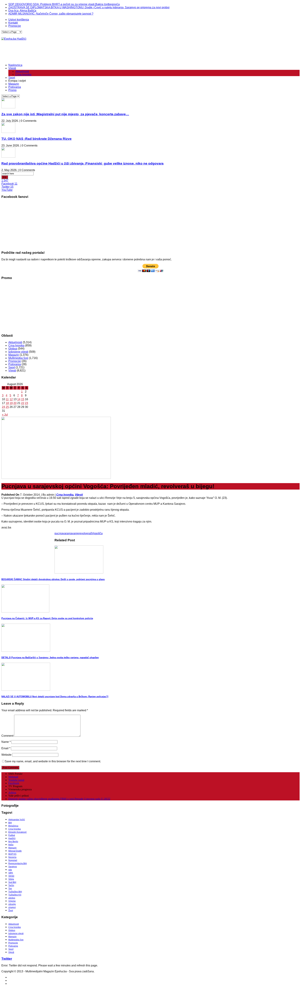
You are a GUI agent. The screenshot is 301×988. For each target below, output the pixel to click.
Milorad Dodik (15, 851)
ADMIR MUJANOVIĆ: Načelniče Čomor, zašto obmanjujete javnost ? (50, 13)
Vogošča (97, 533)
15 (22, 399)
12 (11, 399)
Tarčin (11, 885)
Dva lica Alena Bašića (22, 10)
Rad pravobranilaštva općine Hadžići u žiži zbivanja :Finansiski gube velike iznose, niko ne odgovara (82, 163)
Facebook (13, 783)
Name (6, 741)
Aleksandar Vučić (16, 819)
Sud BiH (12, 882)
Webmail (13, 776)
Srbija (11, 879)
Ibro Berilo (13, 841)
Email (5, 748)
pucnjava (60, 533)
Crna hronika (23, 74)
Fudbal (11, 835)
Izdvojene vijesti (18, 351)
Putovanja (14, 87)
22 (22, 403)
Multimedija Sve (18, 358)
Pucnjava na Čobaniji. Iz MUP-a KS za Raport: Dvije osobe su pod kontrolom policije (47, 618)
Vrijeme (12, 901)
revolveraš (85, 533)
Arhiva (12, 792)
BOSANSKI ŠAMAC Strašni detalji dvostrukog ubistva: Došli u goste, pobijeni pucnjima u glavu (53, 579)
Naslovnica (15, 65)
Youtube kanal (16, 779)
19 (11, 403)
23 (26, 403)
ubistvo (11, 898)
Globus (12, 348)
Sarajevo (12, 866)
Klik (5, 177)
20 (15, 403)
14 (18, 399)
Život (10, 910)
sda (10, 870)
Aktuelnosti (22, 71)
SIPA (10, 873)
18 (7, 403)
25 (7, 406)
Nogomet (12, 860)
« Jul (5, 414)
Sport (11, 77)
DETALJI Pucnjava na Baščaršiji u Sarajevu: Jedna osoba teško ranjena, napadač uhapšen (50, 657)
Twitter (6, 958)
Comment (7, 735)
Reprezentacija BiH (17, 863)
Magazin (13, 83)
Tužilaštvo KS (14, 895)
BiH (10, 823)
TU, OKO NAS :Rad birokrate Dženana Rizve (36, 139)
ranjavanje (72, 533)
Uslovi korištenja (18, 19)
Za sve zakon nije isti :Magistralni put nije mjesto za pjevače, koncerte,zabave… (65, 114)
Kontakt (13, 22)
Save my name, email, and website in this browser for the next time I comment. (53, 761)
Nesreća (12, 857)
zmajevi (12, 907)
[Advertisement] (64, 52)
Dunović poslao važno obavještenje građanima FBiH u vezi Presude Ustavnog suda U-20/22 (59, 798)
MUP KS (12, 854)
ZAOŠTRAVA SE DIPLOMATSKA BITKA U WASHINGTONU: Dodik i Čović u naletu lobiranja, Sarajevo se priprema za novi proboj (88, 7)
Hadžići (12, 838)
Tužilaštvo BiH (15, 891)
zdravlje (12, 904)
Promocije (14, 25)
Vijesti (12, 68)
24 (3, 406)
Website (6, 754)
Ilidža (10, 844)
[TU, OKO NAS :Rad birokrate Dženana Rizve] (8, 131)
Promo (12, 90)
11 (7, 399)
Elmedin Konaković (17, 832)
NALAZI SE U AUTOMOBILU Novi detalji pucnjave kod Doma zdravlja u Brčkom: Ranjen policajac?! (54, 696)
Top (10, 888)
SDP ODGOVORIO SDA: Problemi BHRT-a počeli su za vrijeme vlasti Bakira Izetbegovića (64, 4)
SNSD (11, 876)
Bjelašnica (13, 826)
